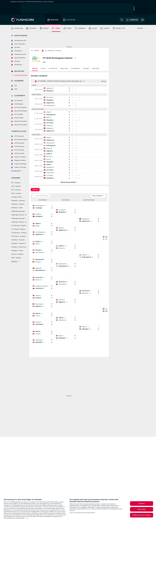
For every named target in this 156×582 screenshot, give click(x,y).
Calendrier (75, 68)
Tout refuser (142, 509)
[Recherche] (122, 20)
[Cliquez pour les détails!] (69, 89)
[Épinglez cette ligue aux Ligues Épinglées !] (75, 58)
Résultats (64, 68)
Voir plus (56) (15, 170)
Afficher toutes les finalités (141, 515)
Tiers (27, 518)
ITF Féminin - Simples (53, 50)
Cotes (43, 68)
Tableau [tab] (35, 189)
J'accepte (141, 503)
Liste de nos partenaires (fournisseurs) (82, 512)
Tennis (36, 50)
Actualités (53, 68)
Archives (95, 68)
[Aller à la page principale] (24, 20)
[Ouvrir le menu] (142, 20)
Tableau (86, 68)
